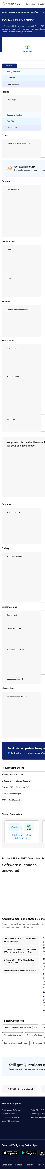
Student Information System (16, 1043)
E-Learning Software (12, 1035)
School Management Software (29, 12)
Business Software (8, 12)
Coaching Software (35, 1035)
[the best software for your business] (11, 5)
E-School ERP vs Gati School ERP (21, 836)
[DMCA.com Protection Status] (41, 1155)
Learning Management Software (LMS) (20, 1027)
